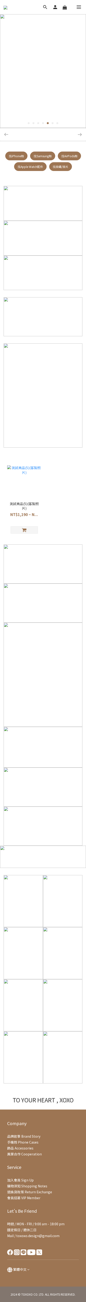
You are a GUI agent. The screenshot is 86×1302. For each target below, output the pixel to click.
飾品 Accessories (20, 1148)
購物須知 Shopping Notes (27, 1186)
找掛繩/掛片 (60, 167)
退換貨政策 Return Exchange (29, 1192)
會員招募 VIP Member (23, 1197)
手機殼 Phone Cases (22, 1142)
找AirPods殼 (69, 156)
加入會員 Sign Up (20, 1180)
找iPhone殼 (16, 156)
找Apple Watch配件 (30, 167)
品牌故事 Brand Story (23, 1136)
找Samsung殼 (43, 156)
